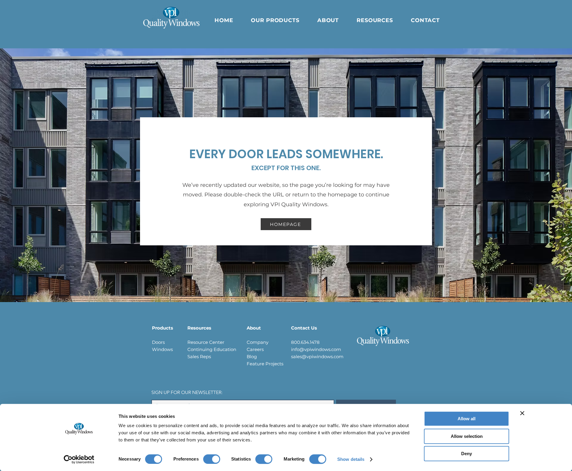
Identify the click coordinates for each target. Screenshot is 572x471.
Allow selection (467, 436)
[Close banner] (522, 413)
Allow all (466, 418)
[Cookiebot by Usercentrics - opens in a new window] (79, 459)
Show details (350, 459)
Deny (466, 453)
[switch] (211, 459)
